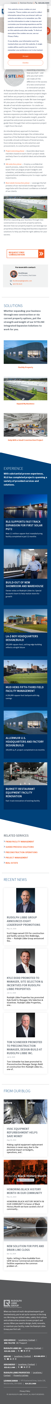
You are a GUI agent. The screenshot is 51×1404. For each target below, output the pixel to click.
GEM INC (7, 1356)
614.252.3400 (30, 1383)
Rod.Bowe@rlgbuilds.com (22, 281)
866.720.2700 (9, 1343)
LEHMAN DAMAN (11, 1380)
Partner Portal (26, 3)
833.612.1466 (9, 1367)
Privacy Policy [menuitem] (25, 1391)
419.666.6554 (39, 1356)
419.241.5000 (43, 3)
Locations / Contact (26, 1340)
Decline (25, 63)
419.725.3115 (17, 284)
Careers (14, 3)
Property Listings (20, 1375)
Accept (25, 56)
